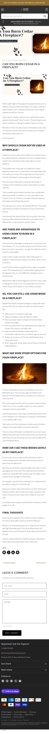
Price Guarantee (6, 715)
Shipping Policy (6, 717)
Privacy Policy (18, 715)
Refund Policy (29, 715)
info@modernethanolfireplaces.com (13, 653)
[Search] (45, 16)
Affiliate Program (6, 712)
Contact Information (20, 712)
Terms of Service (19, 717)
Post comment (12, 633)
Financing (32, 712)
